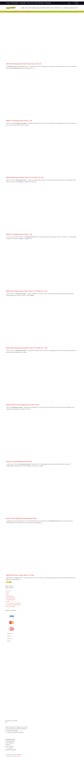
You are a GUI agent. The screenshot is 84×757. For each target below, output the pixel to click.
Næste (10, 582)
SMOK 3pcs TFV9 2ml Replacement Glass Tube (22, 405)
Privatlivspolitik (23, 2)
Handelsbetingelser (15, 2)
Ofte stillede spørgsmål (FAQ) (13, 604)
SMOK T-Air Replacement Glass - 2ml (19, 234)
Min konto (8, 2)
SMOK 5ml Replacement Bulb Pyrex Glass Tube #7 (23, 64)
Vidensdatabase (48, 2)
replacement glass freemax (25, 11)
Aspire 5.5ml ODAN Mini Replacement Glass (21, 518)
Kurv (7, 594)
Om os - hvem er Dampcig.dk (37, 2)
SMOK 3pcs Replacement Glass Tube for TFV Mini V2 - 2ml (26, 291)
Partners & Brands (10, 606)
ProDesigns (17, 756)
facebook (55, 2)
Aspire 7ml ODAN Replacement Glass (19, 461)
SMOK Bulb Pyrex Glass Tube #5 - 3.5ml (20, 575)
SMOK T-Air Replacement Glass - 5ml (19, 120)
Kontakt (28, 2)
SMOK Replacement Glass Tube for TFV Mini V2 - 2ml (24, 177)
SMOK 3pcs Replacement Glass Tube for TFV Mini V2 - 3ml (26, 348)
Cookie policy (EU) (10, 599)
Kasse (7, 592)
